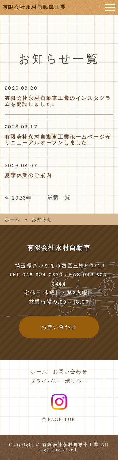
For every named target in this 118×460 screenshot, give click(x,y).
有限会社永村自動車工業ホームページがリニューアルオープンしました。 (58, 139)
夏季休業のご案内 (28, 175)
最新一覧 (59, 197)
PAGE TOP (61, 419)
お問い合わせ (70, 372)
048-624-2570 (42, 274)
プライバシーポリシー (59, 381)
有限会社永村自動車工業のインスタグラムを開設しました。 (58, 100)
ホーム (12, 219)
